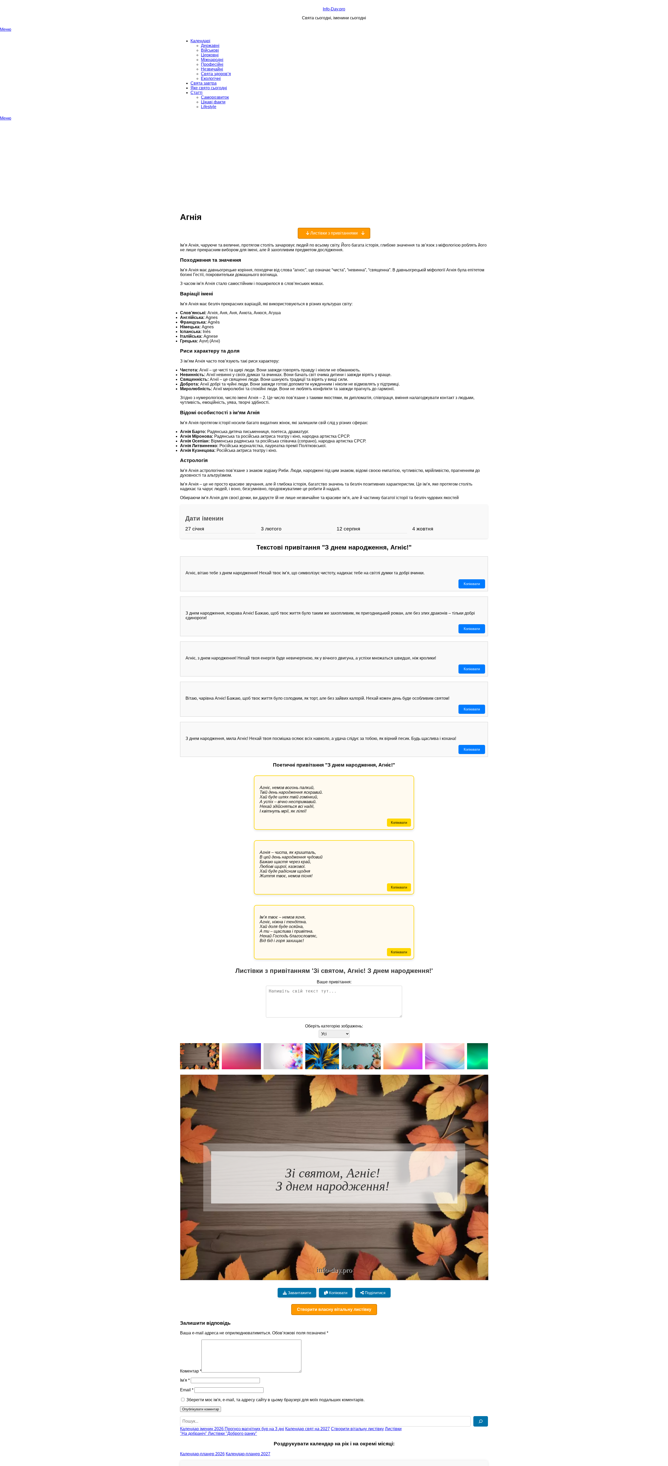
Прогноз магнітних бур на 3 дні (254, 1429)
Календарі (200, 41)
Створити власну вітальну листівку (334, 1309)
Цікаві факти (213, 102)
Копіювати (472, 584)
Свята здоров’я (216, 74)
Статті (196, 92)
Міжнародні (212, 59)
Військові (210, 50)
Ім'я (185, 1380)
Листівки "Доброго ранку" (232, 1433)
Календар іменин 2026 (202, 1429)
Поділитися (374, 1292)
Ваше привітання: (334, 982)
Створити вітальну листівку (357, 1429)
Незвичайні (212, 69)
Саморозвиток (215, 97)
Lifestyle (208, 106)
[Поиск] (480, 1421)
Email (186, 1390)
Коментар (190, 1371)
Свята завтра (203, 83)
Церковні (210, 55)
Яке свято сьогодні (208, 88)
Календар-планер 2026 (202, 1454)
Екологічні (211, 78)
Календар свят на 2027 (307, 1429)
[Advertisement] (334, 159)
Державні (210, 45)
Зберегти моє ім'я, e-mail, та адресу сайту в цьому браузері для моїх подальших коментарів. (275, 1400)
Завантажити (299, 1292)
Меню (5, 29)
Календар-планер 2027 (248, 1454)
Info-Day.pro (334, 9)
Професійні (212, 64)
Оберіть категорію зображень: (334, 1026)
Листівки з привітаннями (334, 233)
